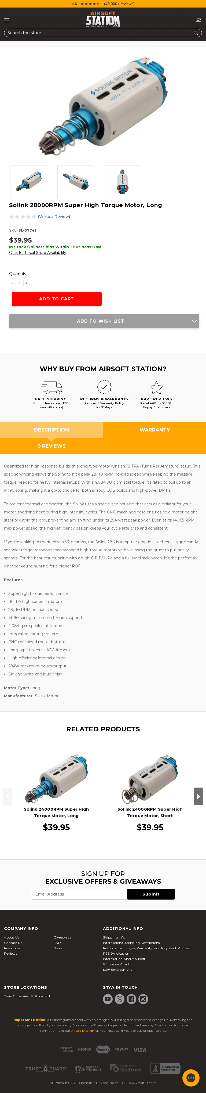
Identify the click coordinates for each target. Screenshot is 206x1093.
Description (51, 430)
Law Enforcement (117, 970)
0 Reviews (51, 446)
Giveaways (62, 937)
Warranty (154, 430)
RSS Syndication (116, 953)
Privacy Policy (107, 1083)
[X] (119, 999)
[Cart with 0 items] (196, 20)
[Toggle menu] (6, 20)
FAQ (57, 943)
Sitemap (85, 1083)
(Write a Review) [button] (54, 216)
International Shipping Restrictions (131, 943)
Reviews (10, 953)
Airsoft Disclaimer (84, 1031)
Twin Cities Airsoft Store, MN (27, 996)
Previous (7, 796)
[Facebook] (131, 999)
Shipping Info (114, 937)
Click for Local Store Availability (37, 252)
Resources (12, 948)
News (58, 948)
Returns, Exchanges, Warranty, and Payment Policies (146, 948)
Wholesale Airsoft (117, 964)
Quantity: (18, 273)
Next (198, 796)
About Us (11, 937)
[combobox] (103, 33)
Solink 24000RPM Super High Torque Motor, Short (150, 812)
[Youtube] (108, 999)
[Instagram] (143, 999)
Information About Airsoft (124, 959)
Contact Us (13, 943)
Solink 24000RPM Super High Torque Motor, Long (56, 812)
